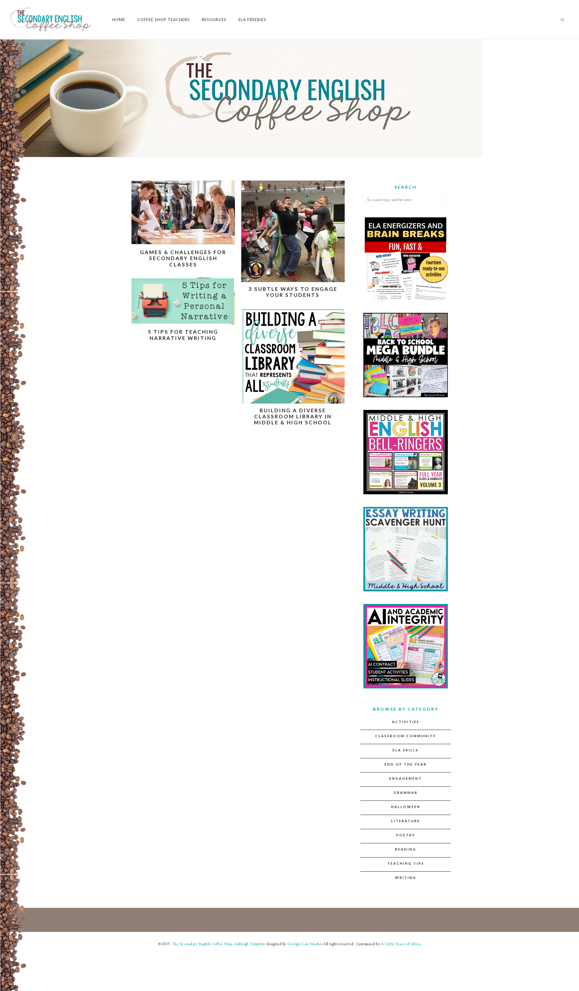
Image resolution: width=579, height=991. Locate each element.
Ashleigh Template (249, 943)
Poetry (405, 835)
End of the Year (405, 764)
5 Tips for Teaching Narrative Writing (183, 335)
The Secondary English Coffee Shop (201, 943)
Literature (405, 821)
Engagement (405, 778)
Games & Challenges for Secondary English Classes (183, 258)
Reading (405, 849)
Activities (405, 722)
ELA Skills (406, 750)
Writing (405, 877)
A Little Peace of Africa (401, 943)
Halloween (405, 807)
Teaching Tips (405, 863)
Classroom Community (405, 736)
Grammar (406, 792)
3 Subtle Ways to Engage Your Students (292, 292)
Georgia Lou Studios (304, 943)
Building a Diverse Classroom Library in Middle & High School (293, 416)
